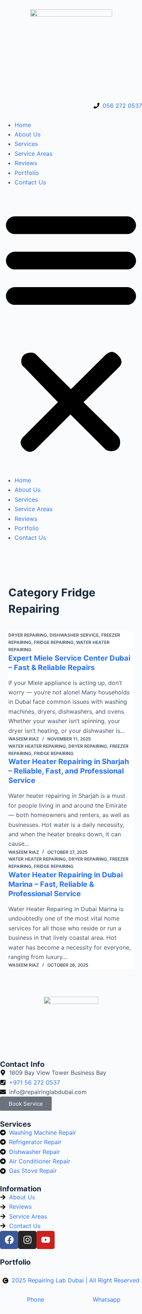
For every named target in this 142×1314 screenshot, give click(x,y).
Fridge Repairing (54, 642)
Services (26, 143)
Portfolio (27, 172)
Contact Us (30, 182)
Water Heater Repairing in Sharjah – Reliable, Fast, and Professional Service (68, 771)
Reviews (26, 163)
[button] (71, 331)
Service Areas (33, 153)
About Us (27, 134)
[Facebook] (9, 1240)
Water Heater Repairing (37, 746)
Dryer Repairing (27, 635)
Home (23, 124)
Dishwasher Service (74, 635)
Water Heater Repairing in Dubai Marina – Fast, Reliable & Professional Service (65, 884)
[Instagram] (27, 1240)
